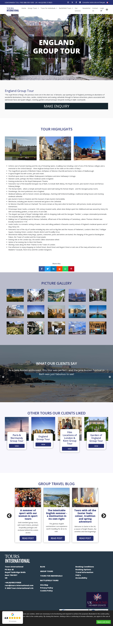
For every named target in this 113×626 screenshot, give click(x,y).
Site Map (44, 585)
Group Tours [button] (33, 8)
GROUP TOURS (46, 571)
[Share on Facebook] (42, 268)
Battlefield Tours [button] (65, 8)
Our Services (78, 9)
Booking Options (83, 569)
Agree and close (103, 622)
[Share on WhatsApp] (65, 268)
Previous (3, 377)
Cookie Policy (46, 590)
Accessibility (81, 578)
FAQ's (78, 575)
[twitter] (72, 2)
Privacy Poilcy (46, 588)
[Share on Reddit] (59, 268)
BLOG (42, 566)
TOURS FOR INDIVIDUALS (51, 576)
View (17, 446)
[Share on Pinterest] (71, 268)
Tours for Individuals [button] (48, 8)
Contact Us (95, 9)
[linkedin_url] (80, 2)
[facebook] (76, 2)
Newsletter (86, 8)
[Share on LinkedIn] (53, 268)
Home (24, 8)
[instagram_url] (68, 2)
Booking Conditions (84, 566)
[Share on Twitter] (48, 268)
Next (110, 377)
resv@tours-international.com (19, 585)
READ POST (28, 538)
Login (102, 8)
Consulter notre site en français (93, 2)
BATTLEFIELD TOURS (49, 580)
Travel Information (84, 572)
